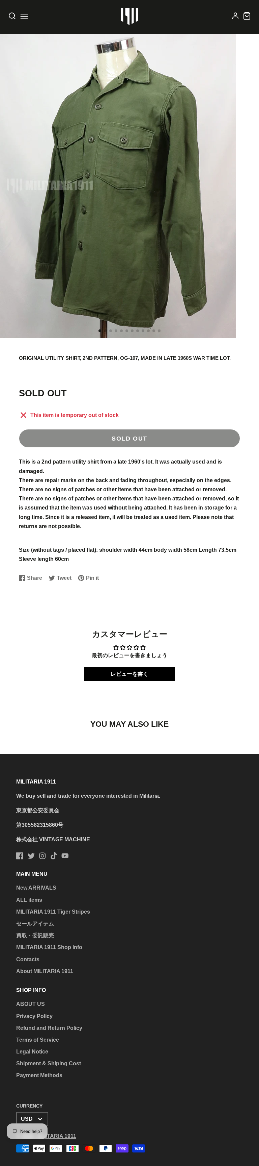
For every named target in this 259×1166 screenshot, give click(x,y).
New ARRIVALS (36, 888)
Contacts (27, 959)
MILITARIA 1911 (56, 1136)
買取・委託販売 (35, 935)
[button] (99, 330)
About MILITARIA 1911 (44, 971)
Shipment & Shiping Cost (48, 1063)
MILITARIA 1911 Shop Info (49, 947)
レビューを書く (129, 674)
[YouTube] (65, 856)
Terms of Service (37, 1040)
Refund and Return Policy (49, 1028)
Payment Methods (39, 1075)
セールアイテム (35, 923)
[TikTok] (54, 856)
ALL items (29, 900)
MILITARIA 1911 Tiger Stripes (53, 912)
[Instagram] (42, 856)
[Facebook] (20, 856)
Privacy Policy (34, 1016)
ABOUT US (30, 1004)
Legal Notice (32, 1052)
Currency (29, 1106)
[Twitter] (31, 856)
